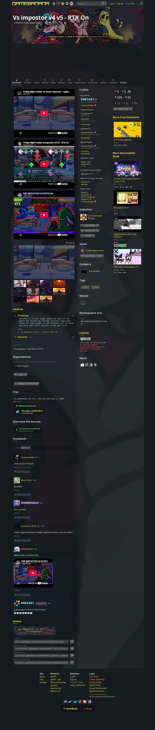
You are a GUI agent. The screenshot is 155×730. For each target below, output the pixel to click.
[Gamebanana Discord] (65, 701)
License (84, 332)
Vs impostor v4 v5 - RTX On (98, 37)
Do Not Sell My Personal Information (102, 696)
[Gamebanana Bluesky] (75, 701)
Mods (70, 37)
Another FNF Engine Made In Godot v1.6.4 (127, 180)
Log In (112, 3)
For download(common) (29, 429)
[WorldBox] (62, 3)
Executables (80, 37)
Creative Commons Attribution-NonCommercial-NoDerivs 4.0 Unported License (92, 348)
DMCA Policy (95, 685)
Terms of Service (97, 679)
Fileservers (55, 691)
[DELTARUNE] (58, 3)
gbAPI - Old (55, 679)
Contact (43, 682)
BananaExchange (58, 682)
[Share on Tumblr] (95, 365)
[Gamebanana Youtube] (85, 701)
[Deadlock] (71, 3)
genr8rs (54, 685)
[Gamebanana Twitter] (80, 701)
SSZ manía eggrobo (123, 139)
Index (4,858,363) (77, 685)
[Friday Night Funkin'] (54, 3)
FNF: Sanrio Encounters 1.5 (126, 266)
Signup (120, 3)
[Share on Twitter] (87, 365)
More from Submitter (126, 117)
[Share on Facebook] (91, 365)
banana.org (55, 688)
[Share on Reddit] (82, 365)
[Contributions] (98, 99)
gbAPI (53, 676)
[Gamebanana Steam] (70, 701)
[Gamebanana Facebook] (90, 701)
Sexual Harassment (98, 688)
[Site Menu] (141, 3)
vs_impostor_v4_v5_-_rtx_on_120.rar (39, 332)
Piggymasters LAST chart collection (125, 235)
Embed (17, 621)
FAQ (41, 679)
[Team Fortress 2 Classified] (67, 3)
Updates (18, 309)
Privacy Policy (95, 682)
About (42, 676)
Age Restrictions (96, 691)
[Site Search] (104, 3)
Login (72, 676)
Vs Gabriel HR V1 (121, 207)
